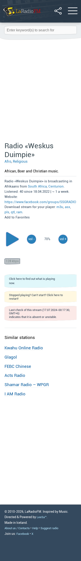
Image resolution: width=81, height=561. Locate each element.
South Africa (37, 186)
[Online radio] (21, 17)
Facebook (22, 534)
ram (19, 212)
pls (6, 212)
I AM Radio (14, 393)
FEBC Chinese (17, 366)
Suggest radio (49, 528)
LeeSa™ (42, 517)
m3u (59, 207)
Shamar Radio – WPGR (26, 384)
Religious (20, 161)
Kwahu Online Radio (23, 347)
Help (35, 528)
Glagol (10, 357)
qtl (13, 212)
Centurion (56, 186)
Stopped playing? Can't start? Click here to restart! (36, 296)
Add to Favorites (17, 217)
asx (67, 207)
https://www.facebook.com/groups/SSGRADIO (40, 202)
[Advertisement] (40, 91)
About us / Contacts (17, 528)
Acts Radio (14, 375)
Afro (7, 161)
